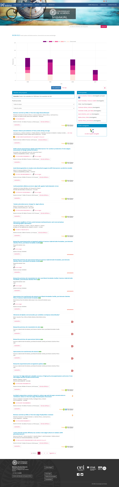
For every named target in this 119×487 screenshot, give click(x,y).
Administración (112, 5)
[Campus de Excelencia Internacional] (81, 468)
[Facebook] (78, 474)
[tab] (92, 125)
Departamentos (28, 5)
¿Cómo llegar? (48, 467)
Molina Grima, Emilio (83, 117)
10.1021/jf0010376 (20, 119)
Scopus (63, 125)
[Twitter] (82, 474)
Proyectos (52, 5)
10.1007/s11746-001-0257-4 (22, 229)
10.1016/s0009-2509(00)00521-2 (23, 156)
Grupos (37, 5)
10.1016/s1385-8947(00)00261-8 (23, 174)
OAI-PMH (66, 409)
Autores (44, 5)
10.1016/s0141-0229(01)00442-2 (23, 192)
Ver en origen (38, 156)
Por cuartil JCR (56, 87)
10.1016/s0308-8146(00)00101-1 (23, 421)
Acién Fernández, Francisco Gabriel (87, 100)
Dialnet (72, 322)
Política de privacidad (50, 476)
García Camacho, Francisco (85, 96)
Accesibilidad (48, 479)
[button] (92, 125)
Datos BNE (70, 255)
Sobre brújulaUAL (93, 5)
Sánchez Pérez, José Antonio (85, 120)
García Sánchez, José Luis (85, 114)
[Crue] (92, 468)
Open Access (72, 396)
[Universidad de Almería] (19, 462)
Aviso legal (48, 473)
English (106, 1)
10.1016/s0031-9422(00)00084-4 (23, 403)
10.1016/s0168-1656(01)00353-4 (23, 210)
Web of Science (70, 125)
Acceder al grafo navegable (92, 134)
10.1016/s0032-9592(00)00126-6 (23, 383)
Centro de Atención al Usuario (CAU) (22, 476)
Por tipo (64, 87)
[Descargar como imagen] (104, 88)
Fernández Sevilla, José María (86, 110)
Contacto (103, 5)
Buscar (104, 26)
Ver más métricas (44, 121)
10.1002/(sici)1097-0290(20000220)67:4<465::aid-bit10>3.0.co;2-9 (31, 440)
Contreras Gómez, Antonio (85, 107)
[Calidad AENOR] (102, 468)
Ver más (70, 133)
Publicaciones (17, 5)
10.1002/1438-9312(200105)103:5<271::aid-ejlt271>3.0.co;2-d (30, 137)
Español (104, 1)
